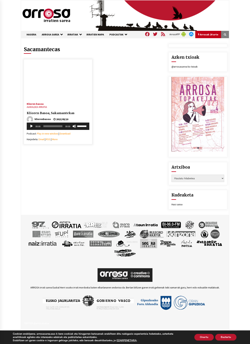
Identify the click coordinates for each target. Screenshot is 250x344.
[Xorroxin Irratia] (209, 243)
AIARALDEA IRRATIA (37, 107)
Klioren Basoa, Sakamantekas (50, 113)
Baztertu (226, 337)
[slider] (82, 126)
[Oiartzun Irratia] (73, 243)
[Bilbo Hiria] (171, 224)
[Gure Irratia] (83, 233)
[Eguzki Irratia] (208, 224)
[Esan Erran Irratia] (41, 233)
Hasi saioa (176, 204)
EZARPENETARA (127, 340)
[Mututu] (74, 126)
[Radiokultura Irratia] (100, 243)
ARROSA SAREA (50, 34)
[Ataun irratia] (145, 224)
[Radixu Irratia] (126, 243)
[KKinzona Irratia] (181, 233)
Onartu (204, 337)
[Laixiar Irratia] (215, 233)
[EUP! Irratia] (61, 233)
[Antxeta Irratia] (66, 224)
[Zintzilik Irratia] (125, 252)
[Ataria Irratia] (121, 224)
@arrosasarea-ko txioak (184, 66)
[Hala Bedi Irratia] (109, 233)
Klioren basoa (35, 103)
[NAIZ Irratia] (42, 243)
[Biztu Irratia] (189, 224)
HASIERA (31, 34)
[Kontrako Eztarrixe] (204, 233)
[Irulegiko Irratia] (151, 233)
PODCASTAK (116, 34)
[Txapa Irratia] (168, 243)
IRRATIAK (72, 34)
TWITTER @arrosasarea (36, 323)
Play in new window (47, 133)
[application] (58, 126)
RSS (48, 139)
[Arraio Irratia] (96, 224)
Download (65, 133)
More (55, 139)
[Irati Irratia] (130, 233)
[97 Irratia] (40, 224)
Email (41, 139)
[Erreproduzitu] (31, 126)
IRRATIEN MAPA (95, 34)
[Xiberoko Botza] (186, 243)
